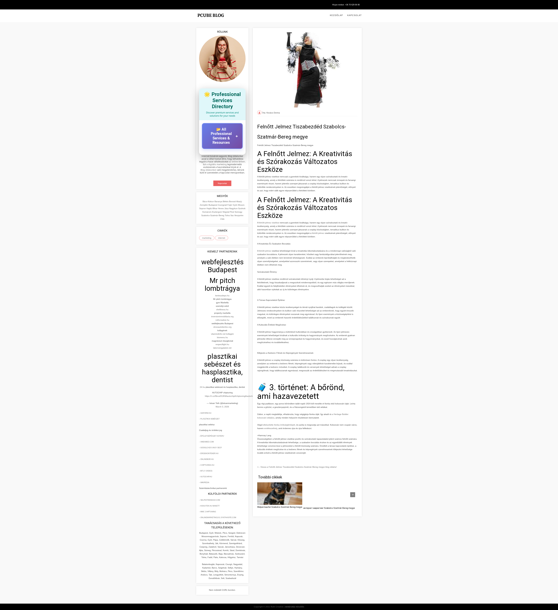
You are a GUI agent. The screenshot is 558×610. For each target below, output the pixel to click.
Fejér (230, 205)
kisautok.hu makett (210, 506)
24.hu (202, 387)
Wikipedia (204, 482)
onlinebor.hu (207, 459)
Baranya (218, 201)
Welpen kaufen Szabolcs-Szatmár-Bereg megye (279, 507)
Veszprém (238, 215)
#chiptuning (240, 396)
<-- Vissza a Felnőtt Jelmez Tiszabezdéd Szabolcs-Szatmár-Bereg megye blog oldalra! (297, 467)
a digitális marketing (216, 164)
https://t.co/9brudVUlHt (215, 396)
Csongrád (222, 205)
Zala (222, 219)
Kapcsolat (354, 15)
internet (221, 238)
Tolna (227, 215)
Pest (232, 212)
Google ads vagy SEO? (211, 448)
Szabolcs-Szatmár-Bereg (213, 215)
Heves (221, 208)
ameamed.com (207, 442)
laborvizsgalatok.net (222, 348)
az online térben (237, 161)
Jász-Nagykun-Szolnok (234, 208)
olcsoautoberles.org (222, 327)
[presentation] (352, 494)
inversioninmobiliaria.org (222, 316)
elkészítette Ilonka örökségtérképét (279, 425)
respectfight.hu (222, 344)
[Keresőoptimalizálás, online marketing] (210, 19)
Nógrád (226, 212)
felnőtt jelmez (318, 233)
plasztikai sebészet (210, 419)
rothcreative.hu (222, 320)
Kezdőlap (336, 15)
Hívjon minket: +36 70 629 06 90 (346, 5)
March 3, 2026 (222, 407)
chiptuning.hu (207, 465)
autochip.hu (206, 477)
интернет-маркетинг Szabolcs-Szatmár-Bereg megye (329, 508)
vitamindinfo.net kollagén (222, 334)
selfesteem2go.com (210, 500)
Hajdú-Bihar (212, 208)
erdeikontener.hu (209, 453)
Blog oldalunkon (208, 169)
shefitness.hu (222, 309)
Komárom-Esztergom (212, 212)
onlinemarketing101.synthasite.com (218, 517)
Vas (232, 215)
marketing (206, 238)
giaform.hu (205, 413)
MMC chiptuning (208, 512)
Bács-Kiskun (208, 201)
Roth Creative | (287, 607)
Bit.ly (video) (206, 471)
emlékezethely (270, 428)
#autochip (230, 396)
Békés (226, 201)
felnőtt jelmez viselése (269, 222)
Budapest (213, 205)
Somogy (238, 212)
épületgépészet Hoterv (212, 436)
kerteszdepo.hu (222, 295)
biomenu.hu (222, 337)
